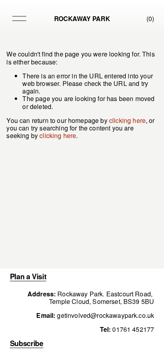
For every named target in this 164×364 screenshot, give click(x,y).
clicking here (127, 120)
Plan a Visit (28, 276)
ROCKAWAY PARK (82, 18)
